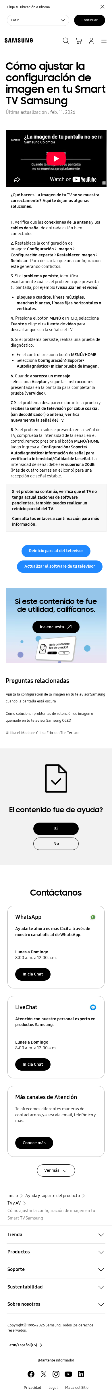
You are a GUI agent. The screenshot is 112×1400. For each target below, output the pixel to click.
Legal (53, 1387)
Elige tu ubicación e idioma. (29, 7)
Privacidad (32, 1387)
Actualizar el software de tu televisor (59, 566)
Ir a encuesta (52, 626)
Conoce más (34, 1142)
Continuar (90, 20)
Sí (56, 828)
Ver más (51, 1170)
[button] (56, 1234)
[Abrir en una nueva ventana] (31, 1374)
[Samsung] (17, 40)
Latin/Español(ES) (22, 1345)
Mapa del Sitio (76, 1387)
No (56, 843)
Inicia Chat (33, 974)
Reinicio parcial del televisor (56, 550)
